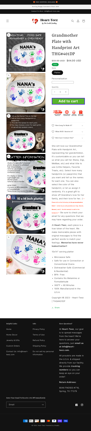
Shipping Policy (39, 346)
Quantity (55, 87)
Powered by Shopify (52, 425)
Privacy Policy (39, 329)
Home (9, 329)
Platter (57, 72)
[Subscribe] (42, 405)
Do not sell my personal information (43, 353)
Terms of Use (39, 335)
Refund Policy (39, 340)
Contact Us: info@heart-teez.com (17, 353)
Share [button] (57, 308)
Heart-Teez (41, 425)
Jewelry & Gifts (13, 340)
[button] (7, 21)
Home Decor (11, 335)
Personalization (59, 78)
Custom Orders (13, 346)
